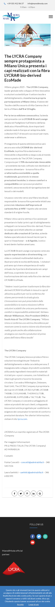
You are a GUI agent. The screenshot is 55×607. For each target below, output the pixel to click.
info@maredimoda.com (38, 3)
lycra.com (22, 419)
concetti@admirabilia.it (32, 462)
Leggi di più (33, 604)
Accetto (20, 604)
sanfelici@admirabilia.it (31, 472)
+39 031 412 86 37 (15, 3)
